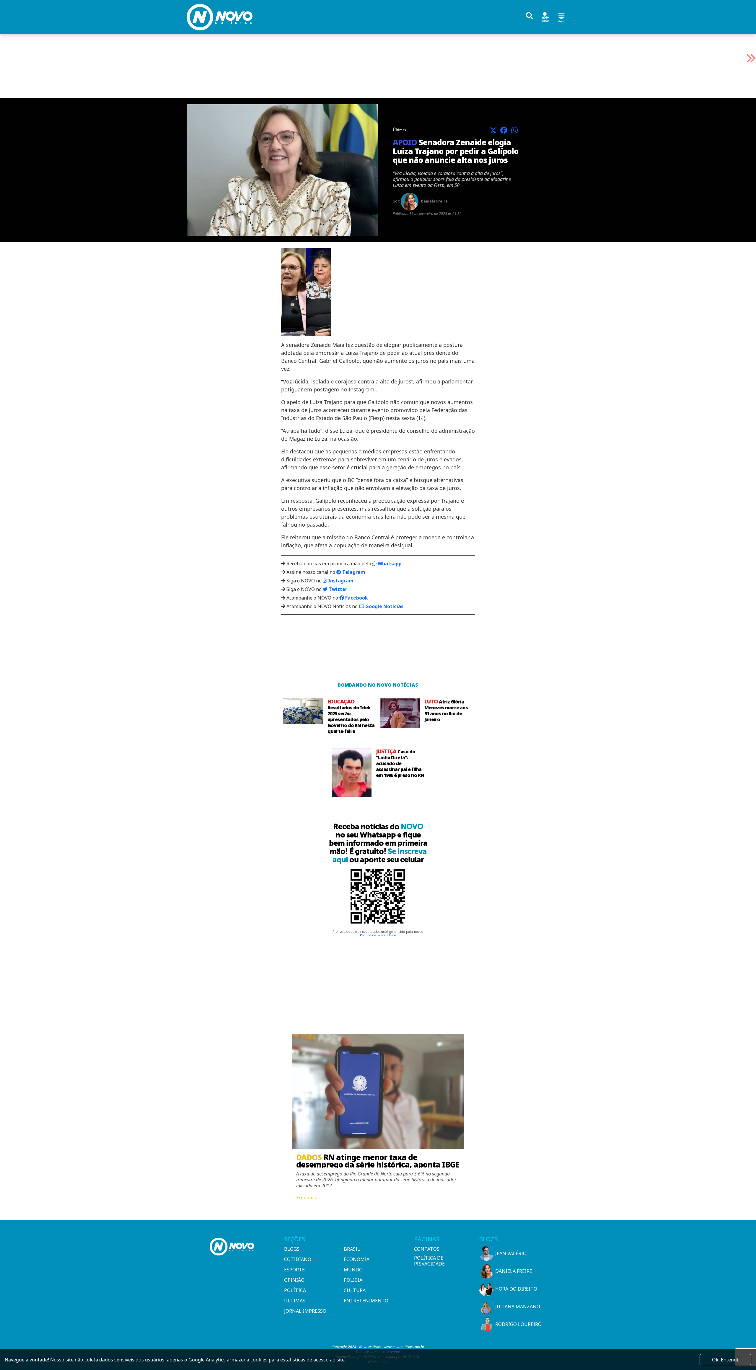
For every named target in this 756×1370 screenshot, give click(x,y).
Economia (356, 1259)
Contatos (426, 1249)
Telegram (353, 572)
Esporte (294, 1270)
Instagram (340, 580)
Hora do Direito (516, 1289)
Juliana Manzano (517, 1306)
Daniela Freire (513, 1271)
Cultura (355, 1290)
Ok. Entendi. (725, 1359)
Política (295, 1290)
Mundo (353, 1270)
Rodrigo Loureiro (518, 1324)
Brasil (352, 1249)
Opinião (294, 1280)
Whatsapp (389, 563)
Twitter (337, 589)
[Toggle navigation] (561, 17)
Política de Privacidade (378, 935)
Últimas (294, 1301)
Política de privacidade (429, 1261)
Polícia (353, 1280)
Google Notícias (383, 606)
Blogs (291, 1249)
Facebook (356, 598)
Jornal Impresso (305, 1311)
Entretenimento (366, 1301)
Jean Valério (511, 1253)
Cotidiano (297, 1259)
